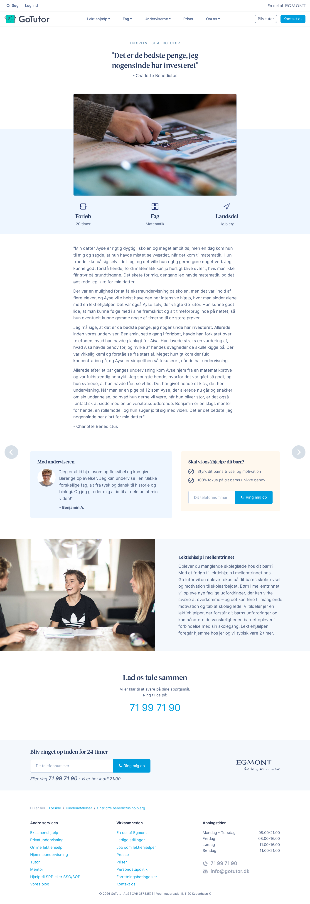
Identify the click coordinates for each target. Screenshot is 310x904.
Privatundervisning (47, 840)
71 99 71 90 (155, 707)
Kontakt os (293, 19)
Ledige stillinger (130, 840)
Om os (211, 19)
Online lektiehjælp (46, 847)
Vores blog (39, 884)
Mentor (36, 869)
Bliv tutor (266, 19)
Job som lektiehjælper (136, 847)
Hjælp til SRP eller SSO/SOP (55, 877)
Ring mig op (256, 497)
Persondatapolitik (132, 869)
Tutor (35, 862)
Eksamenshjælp (44, 832)
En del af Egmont (131, 832)
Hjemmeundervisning (49, 854)
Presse (122, 854)
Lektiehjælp (97, 19)
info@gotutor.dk (229, 871)
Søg (15, 5)
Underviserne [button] (156, 19)
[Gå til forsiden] (27, 19)
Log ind (31, 5)
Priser (188, 19)
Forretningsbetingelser (136, 877)
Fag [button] (126, 19)
